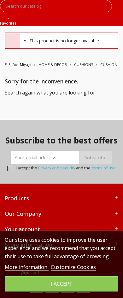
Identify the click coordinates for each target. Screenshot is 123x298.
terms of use (103, 168)
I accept (62, 283)
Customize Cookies (73, 267)
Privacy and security (56, 168)
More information (27, 267)
